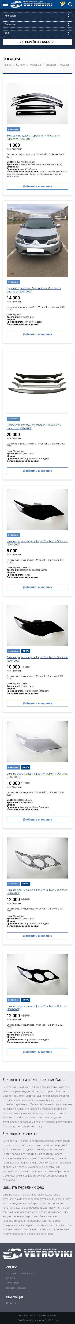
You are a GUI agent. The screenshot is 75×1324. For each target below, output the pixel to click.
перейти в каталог (37, 42)
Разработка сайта (25, 1320)
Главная (7, 64)
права (43, 1315)
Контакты (12, 1303)
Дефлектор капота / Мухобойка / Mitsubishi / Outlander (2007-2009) (34, 290)
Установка (12, 1282)
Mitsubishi (35, 64)
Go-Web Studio (51, 1320)
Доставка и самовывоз (20, 1273)
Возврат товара (16, 1287)
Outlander (51, 64)
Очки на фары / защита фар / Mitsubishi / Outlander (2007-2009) (37, 543)
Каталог (21, 64)
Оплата (10, 1278)
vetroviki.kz (23, 1315)
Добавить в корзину (37, 186)
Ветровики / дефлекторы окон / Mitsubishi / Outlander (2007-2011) (33, 137)
